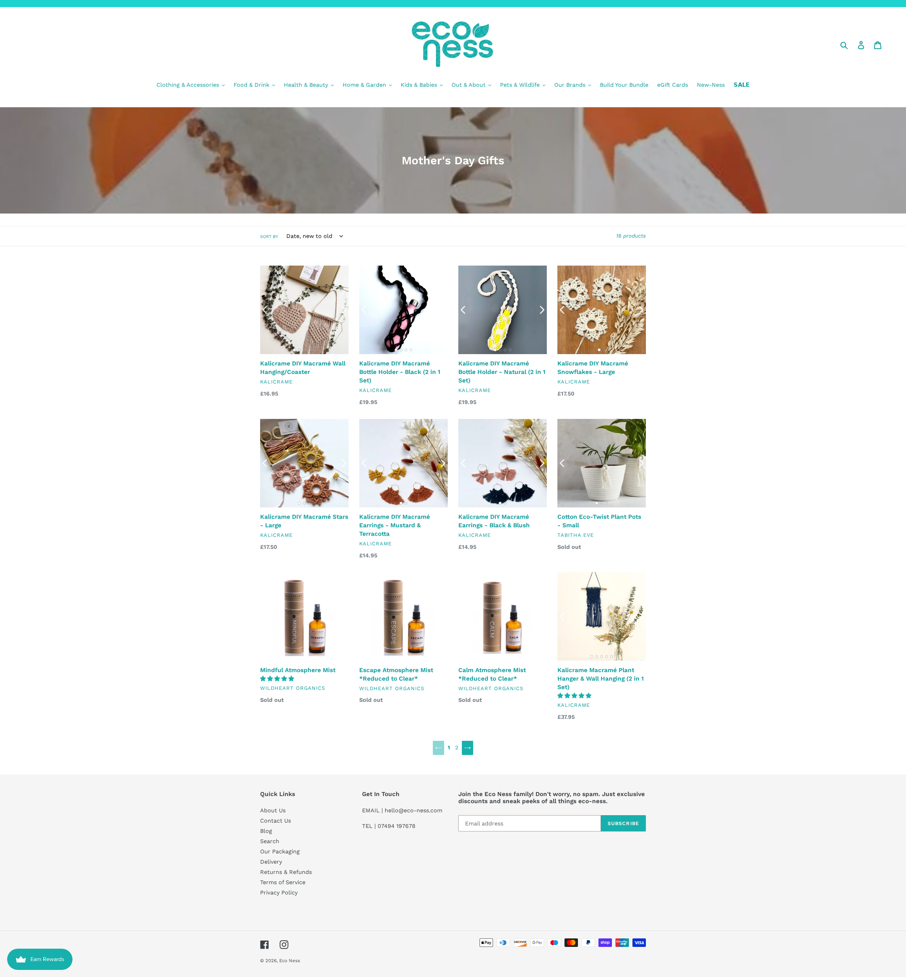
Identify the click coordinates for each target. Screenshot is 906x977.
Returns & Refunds (286, 872)
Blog (266, 831)
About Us (273, 810)
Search (269, 841)
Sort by (269, 236)
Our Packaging (280, 851)
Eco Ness (289, 960)
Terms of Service (282, 882)
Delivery (271, 861)
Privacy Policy (279, 892)
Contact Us (275, 820)
